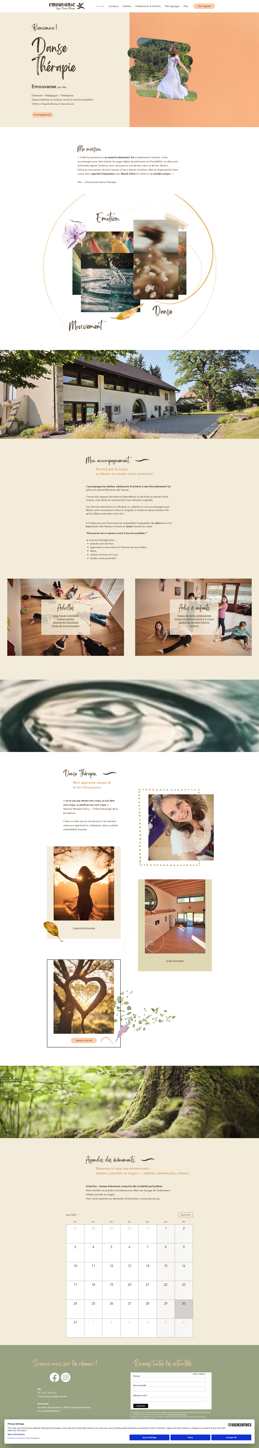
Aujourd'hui (185, 1214)
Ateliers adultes (65, 619)
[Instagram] (65, 1377)
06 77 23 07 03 (49, 1392)
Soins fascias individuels (65, 616)
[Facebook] (54, 1377)
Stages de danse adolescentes (194, 616)
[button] (113, 6)
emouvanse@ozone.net (56, 1396)
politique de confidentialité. (177, 1414)
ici (158, 1199)
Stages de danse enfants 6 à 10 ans (194, 619)
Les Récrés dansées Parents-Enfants (194, 624)
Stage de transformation (65, 626)
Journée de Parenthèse (65, 622)
